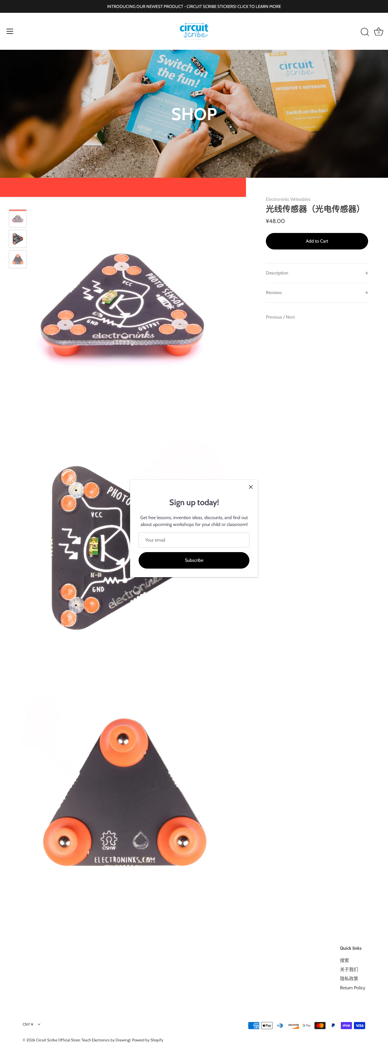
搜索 (344, 960)
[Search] (364, 32)
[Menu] (10, 31)
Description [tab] (277, 273)
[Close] (251, 487)
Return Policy (352, 987)
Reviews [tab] (274, 292)
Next (290, 317)
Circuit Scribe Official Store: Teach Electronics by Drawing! (83, 1040)
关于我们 (349, 969)
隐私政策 (349, 978)
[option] (18, 219)
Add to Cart (317, 241)
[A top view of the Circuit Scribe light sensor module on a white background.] (18, 239)
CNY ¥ (28, 1024)
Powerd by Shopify (147, 1040)
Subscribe (194, 560)
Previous (274, 317)
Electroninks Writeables (288, 199)
